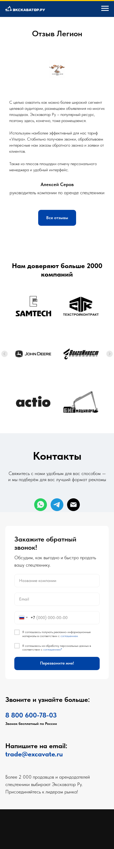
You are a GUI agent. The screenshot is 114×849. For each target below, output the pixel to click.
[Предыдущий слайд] (4, 354)
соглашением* (52, 755)
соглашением (69, 742)
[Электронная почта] (73, 504)
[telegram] (57, 504)
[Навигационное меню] (105, 8)
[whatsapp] (40, 504)
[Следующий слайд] (109, 354)
